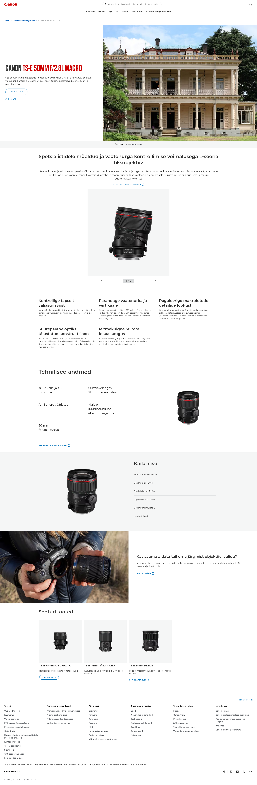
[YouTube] (251, 772)
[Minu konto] (250, 5)
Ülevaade (119, 144)
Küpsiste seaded (139, 764)
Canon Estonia (11, 771)
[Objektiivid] (119, 11)
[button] (17, 93)
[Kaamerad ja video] (106, 11)
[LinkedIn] (237, 772)
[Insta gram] (231, 772)
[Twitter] (244, 772)
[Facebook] (224, 772)
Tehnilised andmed (134, 144)
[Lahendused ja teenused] (172, 11)
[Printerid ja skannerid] (144, 11)
